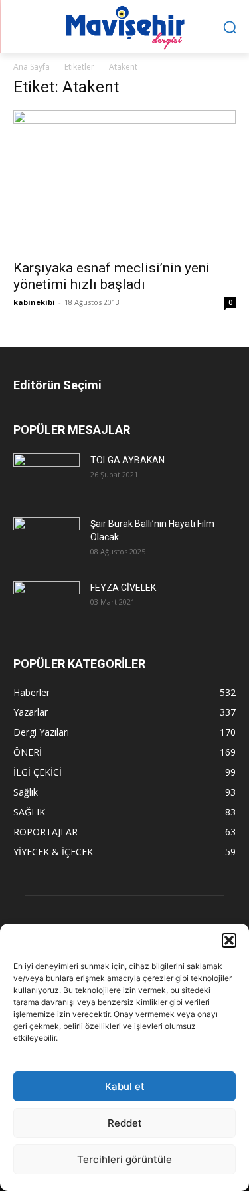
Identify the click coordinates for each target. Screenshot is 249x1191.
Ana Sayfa (31, 66)
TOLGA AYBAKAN (127, 460)
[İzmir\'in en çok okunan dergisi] (124, 25)
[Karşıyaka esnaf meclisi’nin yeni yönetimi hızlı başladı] (124, 180)
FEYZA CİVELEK (123, 587)
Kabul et (125, 1086)
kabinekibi (34, 302)
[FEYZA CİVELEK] (46, 602)
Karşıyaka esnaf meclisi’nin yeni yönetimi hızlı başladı (111, 276)
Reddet (125, 1123)
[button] (229, 940)
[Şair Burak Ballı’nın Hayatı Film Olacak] (46, 538)
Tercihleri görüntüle (124, 1159)
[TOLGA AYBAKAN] (46, 474)
